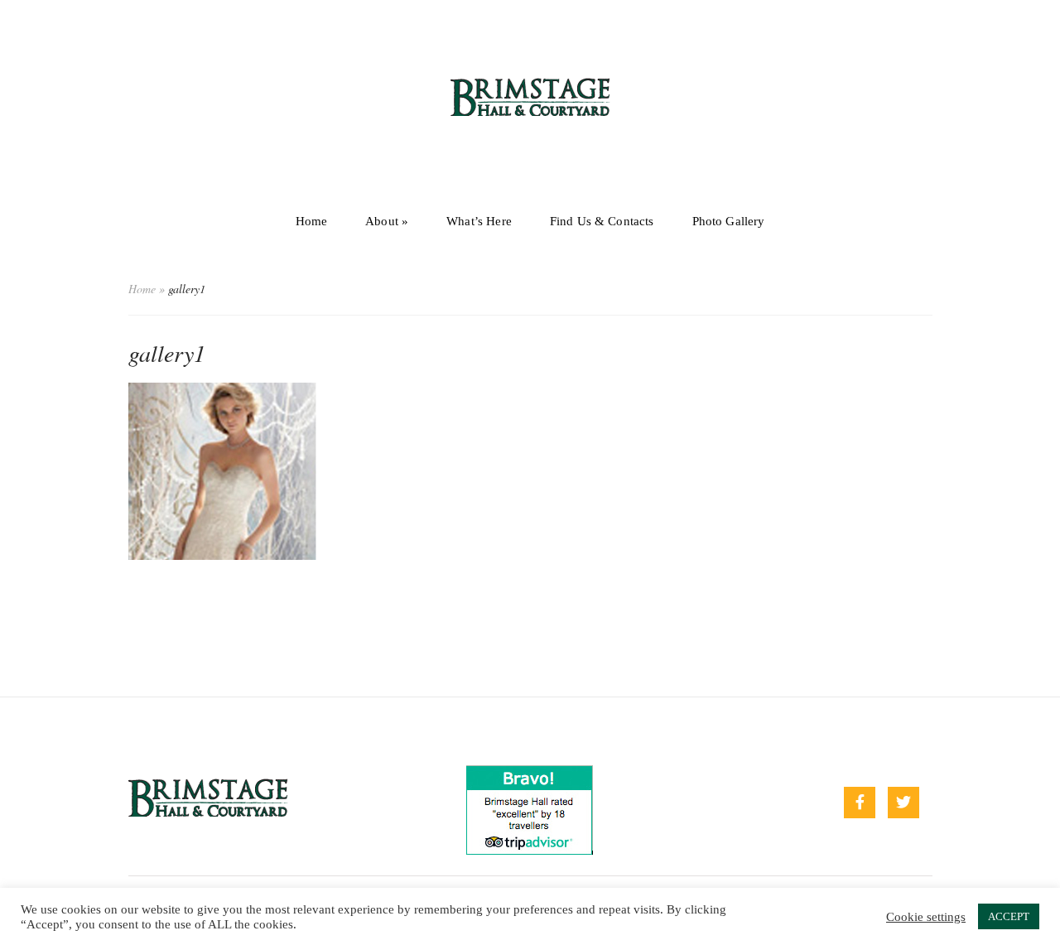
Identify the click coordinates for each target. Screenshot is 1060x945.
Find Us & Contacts (602, 221)
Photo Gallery (728, 221)
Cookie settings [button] (926, 916)
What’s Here (479, 221)
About (386, 221)
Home (312, 221)
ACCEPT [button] (1008, 916)
